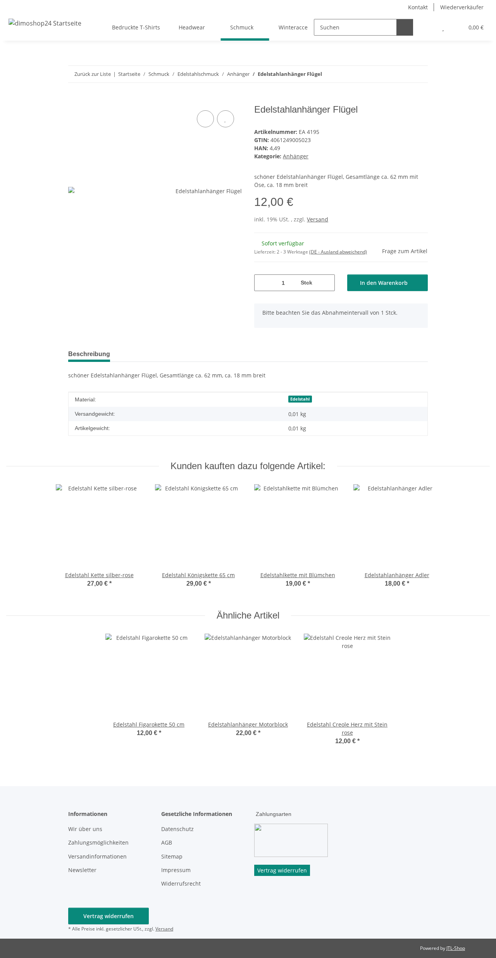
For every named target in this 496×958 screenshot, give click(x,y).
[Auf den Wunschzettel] (225, 118)
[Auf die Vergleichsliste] (205, 118)
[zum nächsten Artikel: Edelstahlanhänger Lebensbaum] (419, 74)
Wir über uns (85, 829)
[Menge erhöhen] (326, 283)
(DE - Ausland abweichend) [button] (338, 251)
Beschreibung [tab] (89, 354)
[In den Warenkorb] (74, 100)
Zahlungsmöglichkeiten (98, 842)
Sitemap (172, 856)
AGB (166, 842)
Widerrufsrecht (181, 883)
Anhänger (295, 156)
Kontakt (418, 7)
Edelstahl (300, 399)
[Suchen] (404, 27)
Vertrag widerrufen (108, 916)
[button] (427, 27)
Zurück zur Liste (92, 73)
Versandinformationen (97, 856)
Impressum (176, 870)
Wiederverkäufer (462, 7)
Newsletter (82, 870)
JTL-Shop (455, 948)
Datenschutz (177, 829)
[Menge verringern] (263, 283)
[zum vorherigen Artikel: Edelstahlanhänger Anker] (402, 74)
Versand (317, 219)
